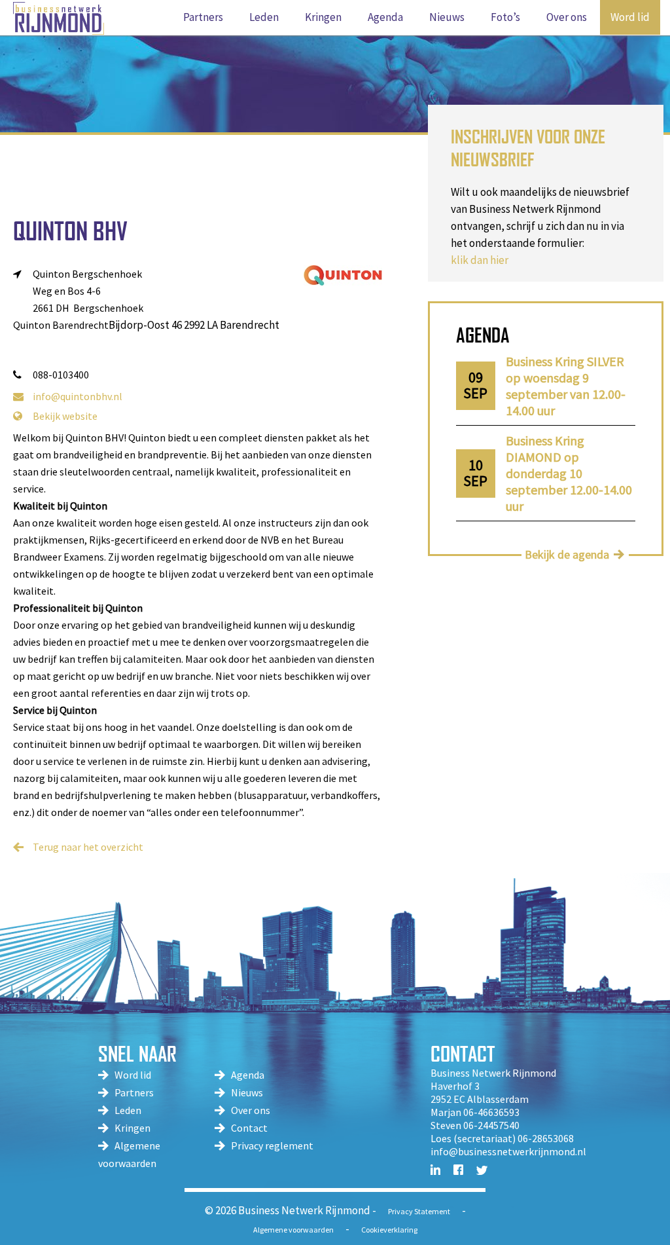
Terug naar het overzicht (88, 846)
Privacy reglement (272, 1145)
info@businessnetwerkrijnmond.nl (508, 1151)
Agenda (247, 1074)
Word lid (133, 1074)
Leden (128, 1110)
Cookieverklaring (389, 1230)
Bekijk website (65, 415)
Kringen (132, 1127)
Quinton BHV (70, 231)
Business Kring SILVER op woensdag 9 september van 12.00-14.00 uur (566, 385)
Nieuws (247, 1092)
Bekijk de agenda (567, 554)
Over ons (250, 1110)
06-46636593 (491, 1112)
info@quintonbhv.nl (77, 396)
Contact (249, 1127)
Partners (134, 1092)
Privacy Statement (419, 1211)
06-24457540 (491, 1125)
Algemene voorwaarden (293, 1230)
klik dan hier (479, 260)
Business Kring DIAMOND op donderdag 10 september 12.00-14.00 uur (569, 473)
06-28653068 (546, 1138)
